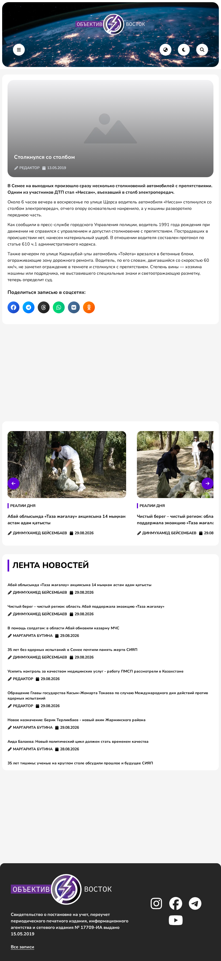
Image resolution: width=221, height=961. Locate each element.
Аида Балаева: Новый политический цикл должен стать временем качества (78, 741)
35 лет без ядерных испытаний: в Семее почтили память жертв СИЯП (72, 649)
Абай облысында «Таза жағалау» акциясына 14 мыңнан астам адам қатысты (79, 584)
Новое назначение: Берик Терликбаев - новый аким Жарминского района (77, 720)
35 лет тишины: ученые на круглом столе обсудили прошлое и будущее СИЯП (80, 763)
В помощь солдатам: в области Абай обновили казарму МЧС (63, 628)
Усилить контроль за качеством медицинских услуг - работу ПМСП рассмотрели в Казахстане (96, 671)
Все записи (22, 947)
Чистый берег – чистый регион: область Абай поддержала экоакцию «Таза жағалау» (86, 606)
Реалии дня (23, 505)
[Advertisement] (110, 373)
